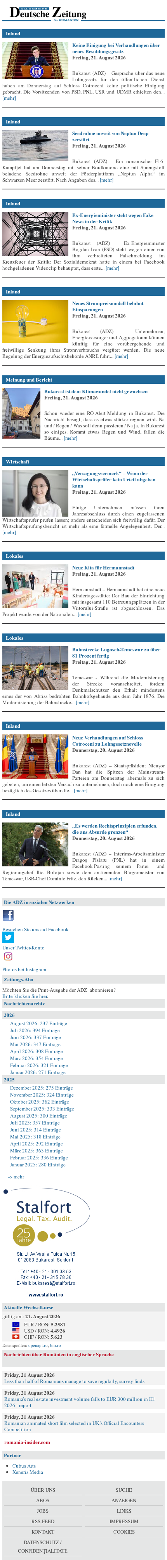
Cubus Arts (24, 1465)
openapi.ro (38, 1345)
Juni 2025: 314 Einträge (35, 1129)
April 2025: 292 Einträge (36, 1143)
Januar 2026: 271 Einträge (38, 1072)
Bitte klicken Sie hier (24, 996)
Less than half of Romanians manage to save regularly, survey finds (74, 1381)
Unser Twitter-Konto (23, 947)
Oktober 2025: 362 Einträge (39, 1101)
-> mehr (16, 1176)
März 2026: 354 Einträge (36, 1058)
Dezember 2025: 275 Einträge (41, 1088)
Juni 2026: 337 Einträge (35, 1037)
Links (124, 1510)
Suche (124, 1489)
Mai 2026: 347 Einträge (35, 1044)
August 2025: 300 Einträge (38, 1115)
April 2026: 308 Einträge (36, 1051)
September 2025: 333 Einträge (42, 1108)
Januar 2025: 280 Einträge (38, 1164)
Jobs (43, 1510)
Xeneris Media (27, 1471)
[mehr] (9, 97)
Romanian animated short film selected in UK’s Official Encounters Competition (74, 1426)
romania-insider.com (27, 1441)
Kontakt (42, 1531)
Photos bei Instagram (24, 969)
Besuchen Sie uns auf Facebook (35, 929)
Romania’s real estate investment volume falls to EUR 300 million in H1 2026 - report (79, 1402)
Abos (42, 1500)
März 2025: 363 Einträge (36, 1150)
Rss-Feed (42, 1521)
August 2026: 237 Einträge (38, 1023)
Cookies (124, 1531)
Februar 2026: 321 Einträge (39, 1065)
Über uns (43, 1489)
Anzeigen (123, 1500)
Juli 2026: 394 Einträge (35, 1030)
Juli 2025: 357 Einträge (35, 1122)
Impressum (124, 1521)
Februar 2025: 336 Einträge (39, 1157)
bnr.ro (55, 1345)
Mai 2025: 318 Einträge (35, 1136)
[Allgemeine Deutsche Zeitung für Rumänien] (55, 13)
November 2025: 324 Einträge (42, 1094)
